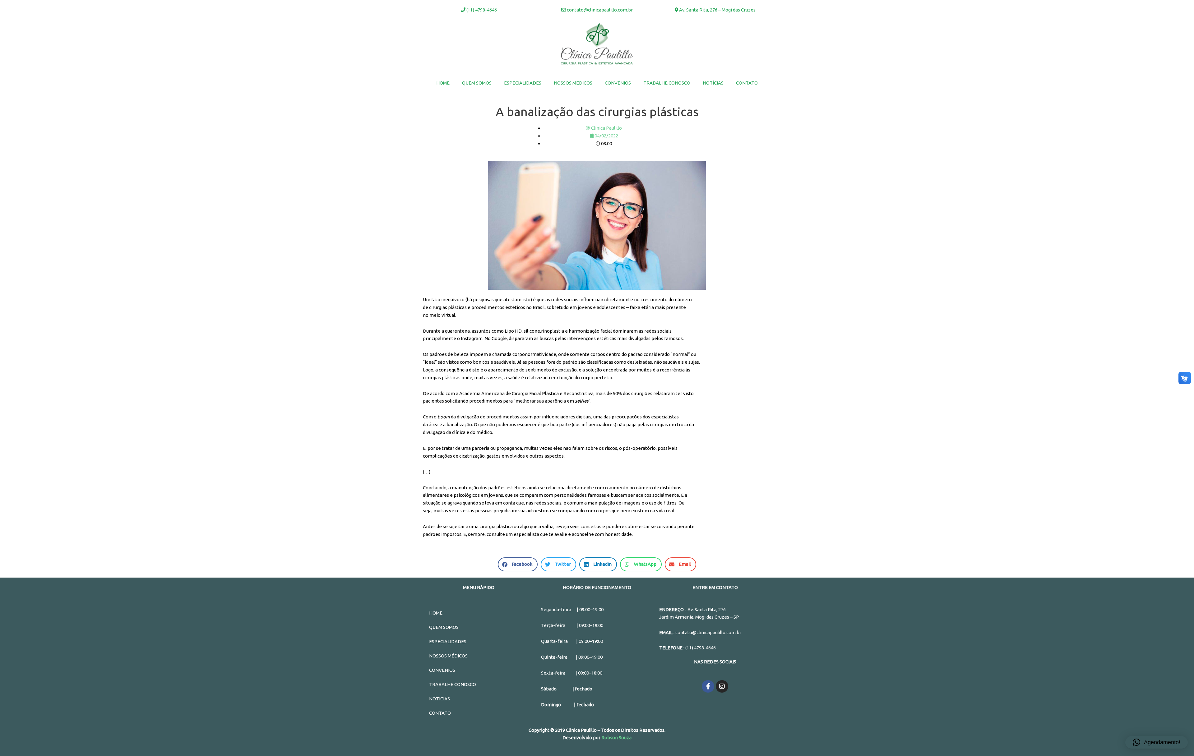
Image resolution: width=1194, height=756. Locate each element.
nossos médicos (573, 82)
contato (747, 82)
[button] (1156, 742)
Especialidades (522, 82)
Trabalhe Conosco (666, 82)
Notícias (713, 82)
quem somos (477, 82)
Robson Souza (616, 737)
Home (443, 82)
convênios (618, 82)
